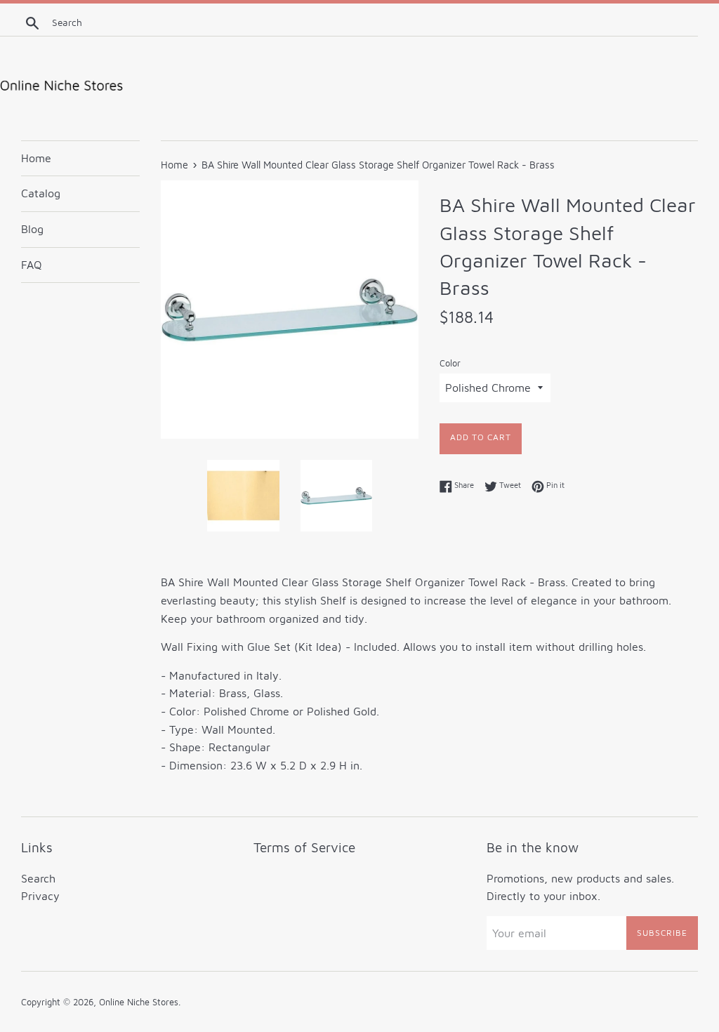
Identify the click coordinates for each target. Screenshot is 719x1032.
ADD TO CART (480, 437)
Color (450, 363)
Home (36, 158)
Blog (32, 229)
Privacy (40, 895)
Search (38, 878)
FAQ (31, 264)
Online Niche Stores (138, 1002)
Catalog (40, 193)
